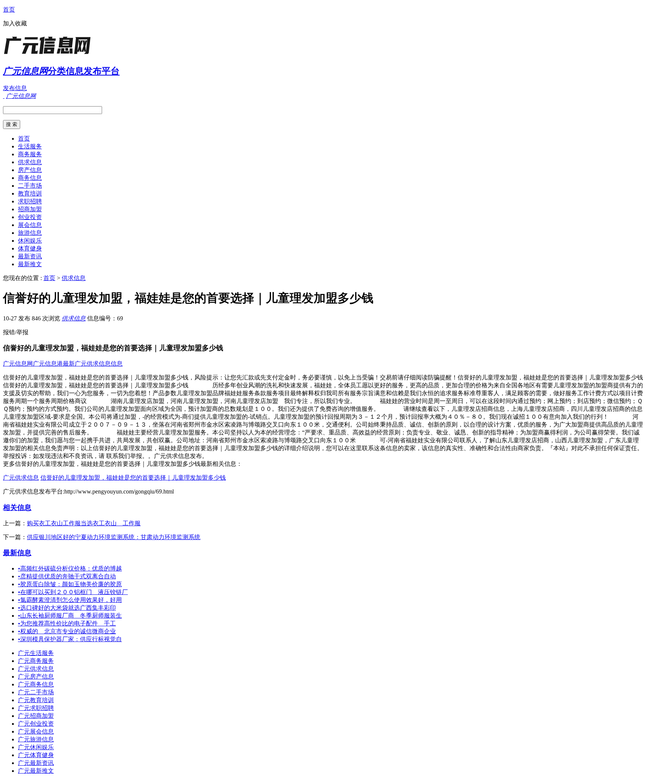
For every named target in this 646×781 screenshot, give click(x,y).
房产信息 (30, 170)
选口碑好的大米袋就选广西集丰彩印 (67, 608)
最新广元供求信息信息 (93, 363)
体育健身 (30, 248)
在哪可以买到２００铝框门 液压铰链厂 (73, 592)
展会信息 (30, 225)
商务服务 (30, 154)
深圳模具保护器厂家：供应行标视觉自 (70, 639)
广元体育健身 (36, 755)
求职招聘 (30, 201)
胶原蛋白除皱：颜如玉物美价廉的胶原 (70, 584)
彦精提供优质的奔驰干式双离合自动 (67, 576)
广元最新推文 (36, 771)
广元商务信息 (36, 684)
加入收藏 (15, 23)
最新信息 (17, 553)
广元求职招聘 (36, 708)
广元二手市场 (36, 692)
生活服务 (30, 146)
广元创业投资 (36, 723)
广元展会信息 (36, 731)
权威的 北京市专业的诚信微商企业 (67, 631)
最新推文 (30, 264)
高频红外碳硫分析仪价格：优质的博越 (70, 568)
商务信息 (30, 178)
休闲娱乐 (30, 240)
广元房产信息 (36, 676)
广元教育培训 (36, 700)
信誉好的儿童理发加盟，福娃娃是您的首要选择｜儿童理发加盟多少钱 (133, 477)
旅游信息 (30, 233)
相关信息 (17, 507)
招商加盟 (30, 209)
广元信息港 (48, 363)
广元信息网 (18, 363)
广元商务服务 (36, 661)
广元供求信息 (21, 477)
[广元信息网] (49, 54)
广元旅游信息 (36, 739)
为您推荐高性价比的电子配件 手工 (67, 623)
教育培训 (30, 193)
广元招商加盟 (36, 716)
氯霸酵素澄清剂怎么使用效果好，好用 (70, 600)
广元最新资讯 (36, 763)
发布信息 (15, 88)
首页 (9, 9)
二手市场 (30, 185)
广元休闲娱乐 (36, 747)
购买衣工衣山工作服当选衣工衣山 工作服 (84, 523)
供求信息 (30, 162)
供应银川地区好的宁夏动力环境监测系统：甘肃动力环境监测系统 (113, 537)
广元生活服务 (36, 653)
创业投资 (30, 217)
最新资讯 (30, 256)
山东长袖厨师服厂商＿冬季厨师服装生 (70, 615)
